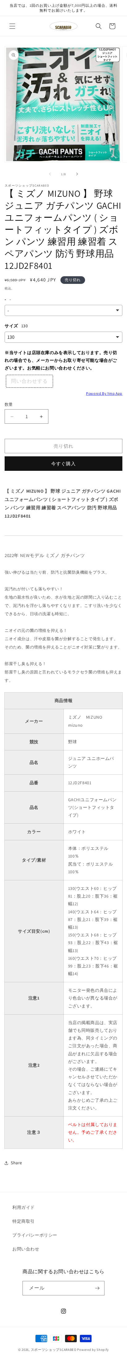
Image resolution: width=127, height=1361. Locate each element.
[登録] (97, 1288)
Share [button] (16, 1162)
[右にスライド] (77, 174)
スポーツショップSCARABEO (53, 1349)
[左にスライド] (50, 174)
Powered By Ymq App (104, 393)
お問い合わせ (25, 1249)
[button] (12, 26)
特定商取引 (23, 1221)
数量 (9, 404)
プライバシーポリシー (34, 1235)
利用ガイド (23, 1207)
